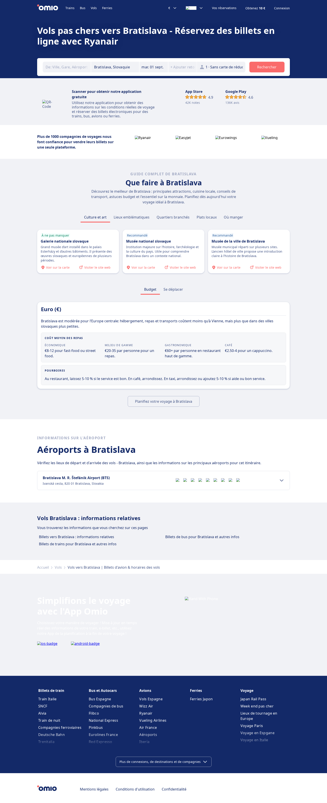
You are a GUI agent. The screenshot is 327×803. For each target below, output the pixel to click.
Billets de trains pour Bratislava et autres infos (78, 543)
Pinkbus (96, 727)
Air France (148, 727)
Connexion (282, 8)
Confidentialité (174, 789)
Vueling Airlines (152, 720)
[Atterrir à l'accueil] (51, 8)
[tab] (95, 217)
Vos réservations (224, 8)
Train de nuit (49, 720)
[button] (153, 67)
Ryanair (145, 713)
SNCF (42, 706)
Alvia (42, 713)
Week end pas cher (257, 706)
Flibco (94, 713)
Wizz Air (146, 706)
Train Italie (47, 699)
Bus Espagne (100, 699)
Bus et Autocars (103, 690)
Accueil (43, 567)
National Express (103, 720)
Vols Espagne (151, 699)
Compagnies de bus (106, 706)
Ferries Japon (201, 699)
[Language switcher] (194, 8)
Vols (94, 8)
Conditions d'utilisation (135, 789)
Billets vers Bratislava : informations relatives (76, 536)
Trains (70, 8)
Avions (145, 690)
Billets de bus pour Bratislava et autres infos (202, 536)
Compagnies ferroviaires (59, 727)
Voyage (246, 690)
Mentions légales (94, 789)
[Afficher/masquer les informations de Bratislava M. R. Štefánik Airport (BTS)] (281, 480)
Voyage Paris (251, 725)
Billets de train (51, 690)
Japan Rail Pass (253, 699)
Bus (82, 8)
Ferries (107, 8)
